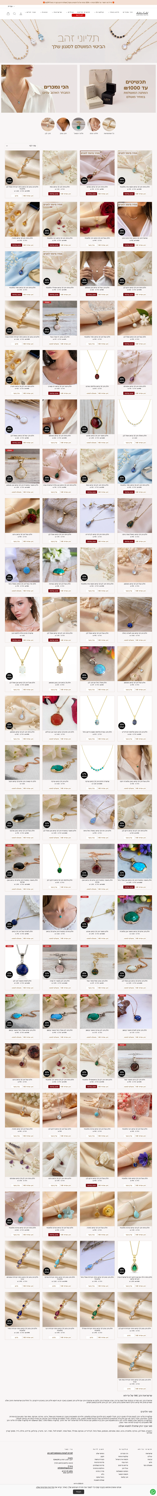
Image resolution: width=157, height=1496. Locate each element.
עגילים (70, 12)
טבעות (44, 12)
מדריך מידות (100, 1471)
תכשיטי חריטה (83, 12)
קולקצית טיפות (123, 1456)
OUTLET (79, 15)
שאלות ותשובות (99, 1480)
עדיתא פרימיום (123, 1465)
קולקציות (99, 12)
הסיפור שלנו (100, 1453)
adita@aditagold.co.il (65, 1468)
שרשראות (57, 12)
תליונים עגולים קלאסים (93, 1417)
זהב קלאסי (124, 1477)
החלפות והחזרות (98, 1468)
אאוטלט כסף (148, 1465)
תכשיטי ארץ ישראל (122, 1459)
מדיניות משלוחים (98, 1465)
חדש (150, 1462)
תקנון (102, 1456)
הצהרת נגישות (99, 1459)
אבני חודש (31, 12)
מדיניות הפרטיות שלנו (45, 1487)
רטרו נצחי (125, 1462)
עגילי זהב (125, 1468)
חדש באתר (114, 12)
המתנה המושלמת (122, 1471)
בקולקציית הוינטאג (145, 1421)
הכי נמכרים (128, 12)
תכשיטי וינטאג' (123, 1474)
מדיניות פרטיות (99, 1462)
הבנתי (78, 1492)
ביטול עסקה (100, 1477)
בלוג (102, 1474)
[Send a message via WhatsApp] (153, 1492)
